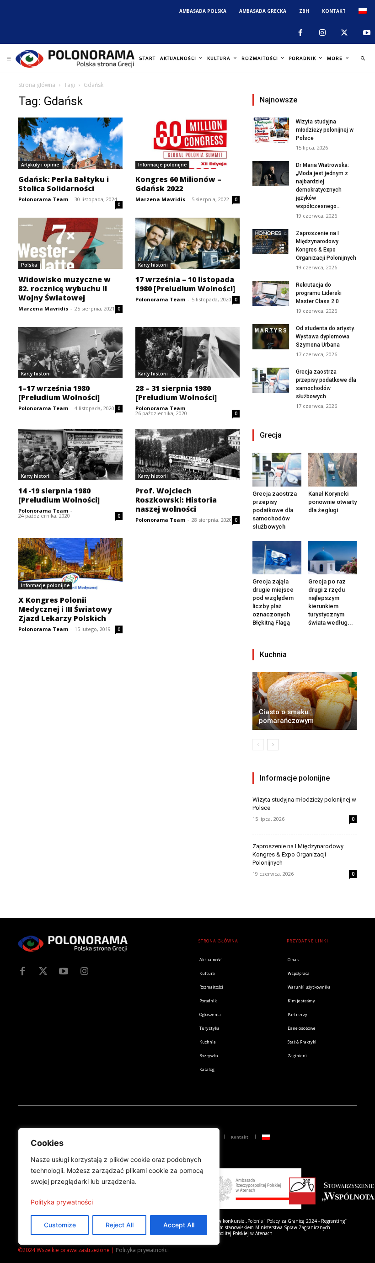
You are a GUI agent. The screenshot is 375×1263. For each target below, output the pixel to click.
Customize (60, 1225)
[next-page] (273, 744)
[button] (362, 58)
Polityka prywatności (62, 1202)
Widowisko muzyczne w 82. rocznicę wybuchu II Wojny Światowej (64, 288)
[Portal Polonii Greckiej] (75, 58)
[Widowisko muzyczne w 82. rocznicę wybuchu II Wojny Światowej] (70, 243)
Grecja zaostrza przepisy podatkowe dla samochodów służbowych (274, 510)
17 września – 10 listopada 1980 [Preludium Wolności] (185, 284)
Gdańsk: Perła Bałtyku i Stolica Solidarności (63, 183)
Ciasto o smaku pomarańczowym (286, 716)
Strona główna (36, 85)
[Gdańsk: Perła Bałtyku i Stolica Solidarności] (70, 143)
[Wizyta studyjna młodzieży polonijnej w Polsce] (270, 130)
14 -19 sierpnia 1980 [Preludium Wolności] (59, 495)
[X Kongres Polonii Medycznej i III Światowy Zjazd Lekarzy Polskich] (70, 563)
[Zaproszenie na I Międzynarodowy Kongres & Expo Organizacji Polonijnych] (270, 241)
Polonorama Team (43, 199)
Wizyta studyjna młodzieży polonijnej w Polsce (325, 129)
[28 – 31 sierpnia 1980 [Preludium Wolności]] (187, 352)
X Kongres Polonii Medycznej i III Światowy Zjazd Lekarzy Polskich (65, 609)
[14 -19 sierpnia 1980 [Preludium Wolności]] (70, 454)
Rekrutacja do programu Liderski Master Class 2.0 (319, 293)
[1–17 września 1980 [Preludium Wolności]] (70, 352)
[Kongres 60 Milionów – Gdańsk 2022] (187, 143)
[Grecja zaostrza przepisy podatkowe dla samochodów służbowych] (270, 380)
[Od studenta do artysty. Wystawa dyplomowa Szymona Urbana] (270, 336)
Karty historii (153, 265)
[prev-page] (258, 744)
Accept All (178, 1225)
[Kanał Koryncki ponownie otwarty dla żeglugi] (332, 469)
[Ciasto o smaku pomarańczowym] (304, 701)
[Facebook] (300, 33)
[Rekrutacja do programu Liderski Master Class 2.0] (270, 293)
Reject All (120, 1225)
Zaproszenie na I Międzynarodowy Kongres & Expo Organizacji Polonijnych (297, 854)
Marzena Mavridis (160, 199)
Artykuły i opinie (40, 164)
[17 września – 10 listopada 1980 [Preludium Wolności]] (187, 243)
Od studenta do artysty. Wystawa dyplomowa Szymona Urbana (325, 336)
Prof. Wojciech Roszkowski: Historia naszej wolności (176, 500)
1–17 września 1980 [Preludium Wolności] (59, 392)
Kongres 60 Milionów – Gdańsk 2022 (178, 183)
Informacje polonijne (162, 164)
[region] (119, 1186)
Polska (29, 265)
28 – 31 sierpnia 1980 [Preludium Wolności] (176, 392)
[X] (344, 33)
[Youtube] (63, 971)
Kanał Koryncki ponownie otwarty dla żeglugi (332, 502)
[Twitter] (43, 971)
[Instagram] (322, 33)
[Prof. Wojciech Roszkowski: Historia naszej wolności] (187, 454)
